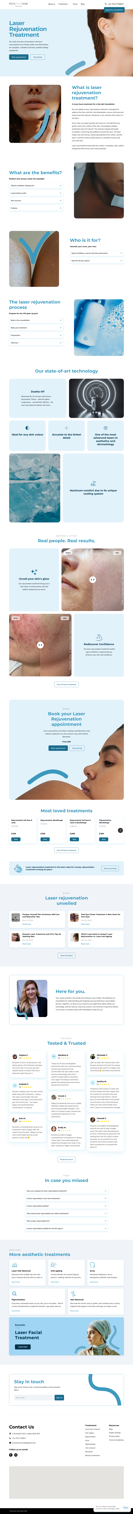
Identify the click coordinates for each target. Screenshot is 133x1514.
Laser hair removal (92, 1429)
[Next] (120, 830)
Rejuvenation (90, 1437)
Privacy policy (114, 1436)
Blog (111, 1429)
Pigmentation (90, 1444)
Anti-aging (89, 1433)
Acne (87, 1440)
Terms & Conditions (116, 1440)
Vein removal (90, 1448)
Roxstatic (89, 1452)
